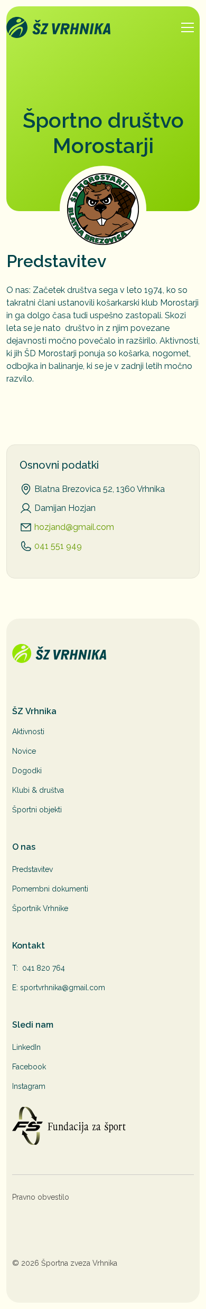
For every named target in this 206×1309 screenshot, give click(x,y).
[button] (187, 27)
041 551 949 (58, 546)
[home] (88, 27)
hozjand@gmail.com (74, 527)
